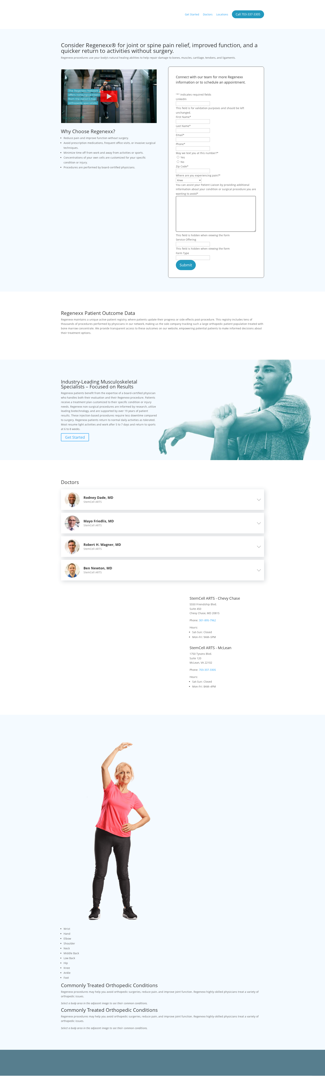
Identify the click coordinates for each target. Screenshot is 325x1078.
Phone (180, 144)
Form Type (182, 253)
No (182, 162)
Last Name (183, 126)
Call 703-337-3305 (248, 14)
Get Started (192, 14)
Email (180, 135)
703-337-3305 (207, 670)
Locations (222, 14)
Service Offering (186, 239)
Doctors (208, 14)
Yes (183, 157)
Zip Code (182, 166)
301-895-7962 (207, 620)
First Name (183, 117)
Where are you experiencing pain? (198, 175)
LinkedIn (181, 99)
